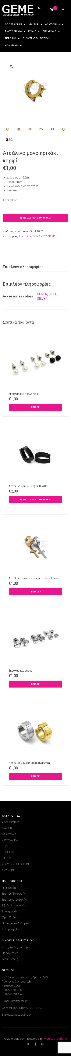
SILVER (42, 298)
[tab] (35, 267)
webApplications (55, 1039)
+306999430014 (12, 985)
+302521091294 (12, 994)
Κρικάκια (32, 236)
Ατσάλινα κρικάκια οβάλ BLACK (28, 486)
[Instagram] (29, 1044)
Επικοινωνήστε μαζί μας (16, 1014)
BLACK (42, 294)
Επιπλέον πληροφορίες (23, 267)
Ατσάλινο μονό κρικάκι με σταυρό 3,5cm (33, 578)
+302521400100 (12, 990)
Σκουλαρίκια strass (20, 670)
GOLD (53, 294)
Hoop (22, 236)
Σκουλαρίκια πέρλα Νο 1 (23, 393)
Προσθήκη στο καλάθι (37, 218)
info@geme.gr (19, 1001)
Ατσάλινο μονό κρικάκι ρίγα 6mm (29, 762)
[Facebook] (36, 1044)
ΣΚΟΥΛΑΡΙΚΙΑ (47, 236)
